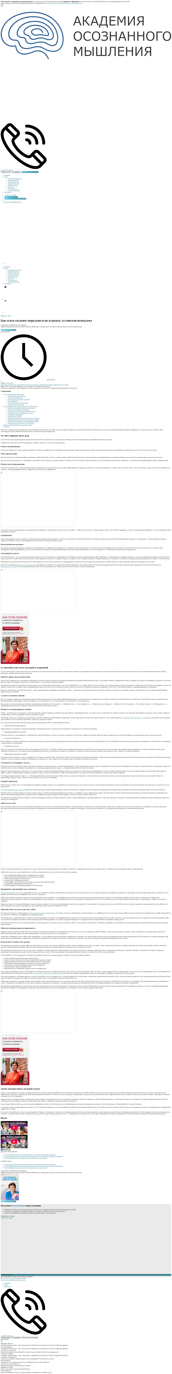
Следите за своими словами (18, 410)
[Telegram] (7, 1150)
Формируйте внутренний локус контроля (24, 418)
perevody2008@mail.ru (13, 202)
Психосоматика (14, 190)
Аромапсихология (15, 178)
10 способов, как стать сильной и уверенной (21, 406)
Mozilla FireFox (76, 3)
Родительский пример (17, 396)
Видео (6, 427)
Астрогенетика (13, 182)
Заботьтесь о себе (14, 416)
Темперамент (13, 401)
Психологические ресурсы (18, 403)
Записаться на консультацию (30, 1337)
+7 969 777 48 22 (7, 170)
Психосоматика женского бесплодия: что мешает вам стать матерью (30, 1155)
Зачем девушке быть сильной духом (18, 425)
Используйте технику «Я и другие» (21, 423)
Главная (7, 175)
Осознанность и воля (16, 404)
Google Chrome (52, 3)
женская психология (8, 385)
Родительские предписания (19, 399)
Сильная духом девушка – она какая (136, 718)
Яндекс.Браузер (65, 3)
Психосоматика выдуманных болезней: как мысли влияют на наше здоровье (33, 1156)
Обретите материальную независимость (23, 421)
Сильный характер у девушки (12, 893)
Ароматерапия (13, 180)
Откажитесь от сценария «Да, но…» (21, 413)
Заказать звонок (5, 172)
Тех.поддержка (16, 172)
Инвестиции (13, 185)
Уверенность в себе (61, 385)
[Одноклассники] (4, 1150)
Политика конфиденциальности (13, 1280)
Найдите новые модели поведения (21, 408)
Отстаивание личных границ (28, 385)
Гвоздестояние (13, 184)
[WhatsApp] (9, 1150)
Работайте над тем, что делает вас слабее (23, 420)
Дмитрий (9, 383)
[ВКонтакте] (2, 1150)
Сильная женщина (28, 565)
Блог (6, 177)
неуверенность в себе (9, 566)
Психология (12, 189)
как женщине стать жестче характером (47, 973)
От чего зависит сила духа (14, 394)
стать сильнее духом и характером (42, 913)
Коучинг (11, 187)
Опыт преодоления (15, 398)
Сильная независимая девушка (13, 790)
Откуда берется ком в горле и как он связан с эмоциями (25, 1158)
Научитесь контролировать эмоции (21, 411)
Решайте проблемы (15, 415)
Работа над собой (46, 385)
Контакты (7, 192)
